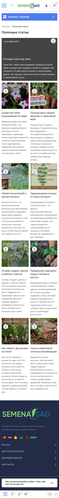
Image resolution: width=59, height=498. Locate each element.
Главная (6, 27)
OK (51, 483)
